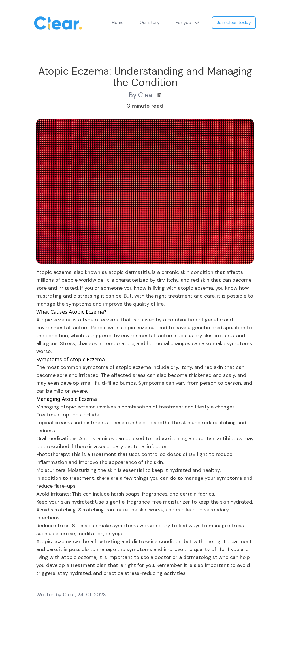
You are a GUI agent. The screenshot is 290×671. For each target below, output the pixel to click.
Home (118, 22)
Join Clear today (234, 22)
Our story (150, 22)
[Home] (58, 27)
